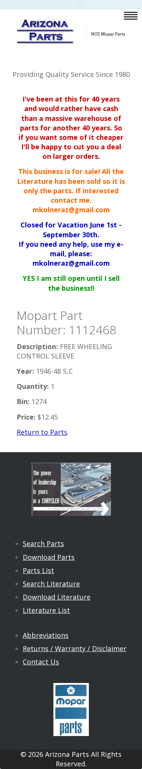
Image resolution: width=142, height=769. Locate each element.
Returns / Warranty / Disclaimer (74, 648)
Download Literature (57, 596)
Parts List (38, 570)
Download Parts (49, 557)
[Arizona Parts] (71, 39)
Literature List (46, 610)
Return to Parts (42, 432)
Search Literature (51, 583)
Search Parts (43, 543)
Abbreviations (46, 635)
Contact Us (41, 661)
